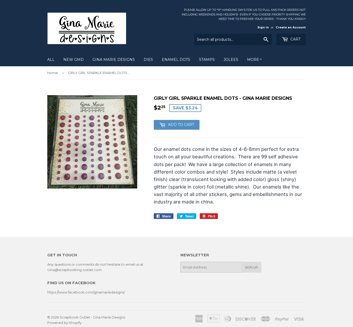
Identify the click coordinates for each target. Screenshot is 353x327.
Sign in (263, 27)
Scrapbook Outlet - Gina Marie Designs (92, 317)
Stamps (207, 59)
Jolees (231, 59)
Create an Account (291, 27)
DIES (148, 59)
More (253, 59)
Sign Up (251, 267)
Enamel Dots (176, 59)
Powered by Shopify (64, 323)
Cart (295, 39)
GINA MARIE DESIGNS (114, 59)
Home (52, 73)
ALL (51, 59)
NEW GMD (73, 59)
